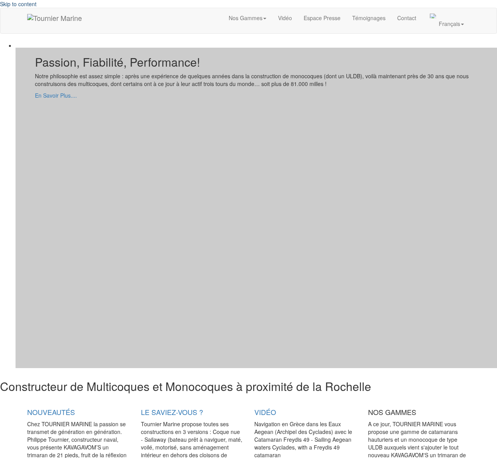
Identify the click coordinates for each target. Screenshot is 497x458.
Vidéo (285, 18)
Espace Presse (322, 18)
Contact (406, 18)
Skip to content (18, 4)
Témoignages (369, 18)
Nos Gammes (245, 18)
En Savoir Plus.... (56, 95)
